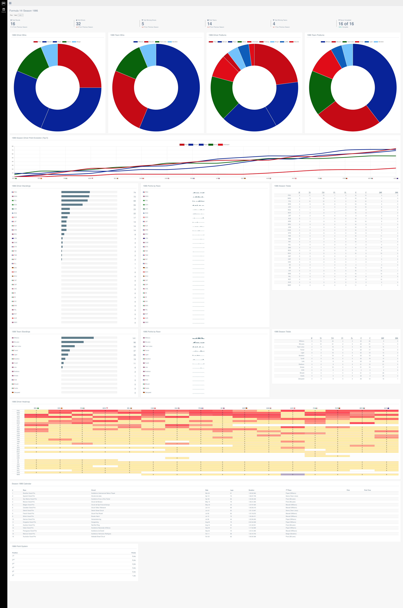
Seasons (4, 12)
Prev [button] (11, 15)
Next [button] (15, 15)
